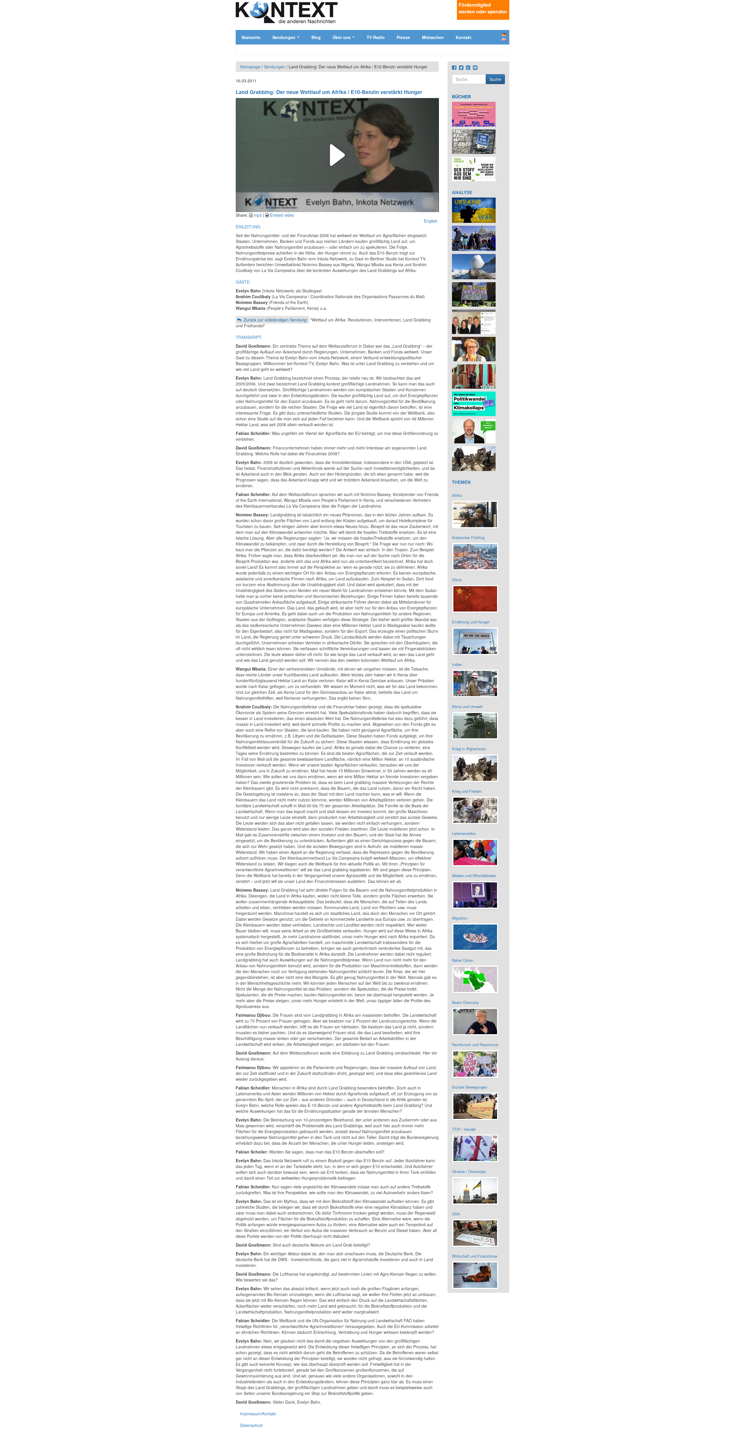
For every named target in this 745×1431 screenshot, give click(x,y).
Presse (403, 37)
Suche (495, 79)
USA (456, 1214)
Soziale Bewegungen (469, 1087)
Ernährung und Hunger (470, 622)
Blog (316, 37)
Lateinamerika (464, 833)
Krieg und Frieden (467, 791)
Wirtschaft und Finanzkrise (474, 1256)
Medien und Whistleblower (474, 875)
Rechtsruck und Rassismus (475, 1044)
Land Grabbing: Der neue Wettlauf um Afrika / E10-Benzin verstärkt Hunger (329, 92)
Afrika (457, 495)
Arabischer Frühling (468, 537)
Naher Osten (462, 960)
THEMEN (461, 482)
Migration (459, 918)
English (504, 39)
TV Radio (376, 37)
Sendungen (284, 37)
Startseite (251, 37)
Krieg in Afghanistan (469, 748)
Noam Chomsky (465, 1002)
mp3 (258, 215)
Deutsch (504, 34)
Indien (457, 664)
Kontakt (463, 37)
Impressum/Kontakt (258, 1413)
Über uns (342, 37)
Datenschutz (251, 1425)
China (457, 579)
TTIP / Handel (464, 1129)
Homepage (250, 67)
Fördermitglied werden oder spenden (483, 8)
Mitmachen (433, 37)
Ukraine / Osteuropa (469, 1171)
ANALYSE (462, 192)
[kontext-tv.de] (287, 12)
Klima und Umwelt (467, 706)
